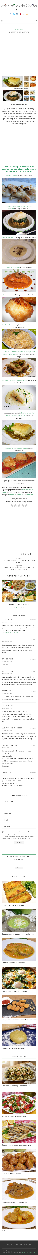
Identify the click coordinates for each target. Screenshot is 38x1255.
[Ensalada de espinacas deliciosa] (19, 1103)
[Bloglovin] (24, 14)
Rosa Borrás (7, 691)
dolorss (5, 639)
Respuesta (33, 619)
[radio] (11, 506)
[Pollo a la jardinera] (19, 1217)
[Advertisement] (19, 54)
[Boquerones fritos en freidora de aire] (19, 1131)
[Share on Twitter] (25, 554)
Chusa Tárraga (8, 706)
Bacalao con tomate (12, 267)
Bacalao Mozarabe (8, 238)
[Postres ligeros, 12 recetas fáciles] (19, 591)
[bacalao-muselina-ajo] (19, 432)
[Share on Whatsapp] (28, 554)
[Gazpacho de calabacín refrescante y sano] (19, 920)
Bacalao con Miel (9, 295)
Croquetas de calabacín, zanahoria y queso (19, 1020)
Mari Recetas (7, 671)
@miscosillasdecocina (17, 495)
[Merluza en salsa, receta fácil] (19, 949)
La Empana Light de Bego (12, 728)
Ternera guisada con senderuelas (15, 1202)
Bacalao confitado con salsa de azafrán (15, 380)
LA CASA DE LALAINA (9, 745)
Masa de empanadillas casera (13, 1048)
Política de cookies (31, 1252)
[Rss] (27, 14)
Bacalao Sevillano (12, 175)
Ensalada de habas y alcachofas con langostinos (16, 1087)
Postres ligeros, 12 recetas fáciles (19, 604)
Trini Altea (6, 772)
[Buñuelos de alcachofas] (19, 1160)
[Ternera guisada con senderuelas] (19, 1189)
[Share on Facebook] (23, 554)
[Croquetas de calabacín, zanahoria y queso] (19, 1006)
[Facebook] (10, 14)
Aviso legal (23, 1252)
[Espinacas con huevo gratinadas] (19, 978)
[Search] (36, 20)
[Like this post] (21, 554)
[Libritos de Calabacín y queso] (19, 892)
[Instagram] (17, 14)
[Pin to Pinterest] (27, 554)
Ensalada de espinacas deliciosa (14, 1116)
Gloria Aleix (7, 619)
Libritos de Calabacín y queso (13, 905)
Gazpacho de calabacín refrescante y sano (18, 934)
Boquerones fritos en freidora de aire (16, 1145)
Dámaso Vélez (7, 659)
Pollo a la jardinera (9, 1231)
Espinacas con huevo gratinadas (14, 991)
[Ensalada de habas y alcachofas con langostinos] (19, 1072)
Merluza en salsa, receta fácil (13, 963)
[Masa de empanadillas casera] (19, 1035)
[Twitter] (14, 14)
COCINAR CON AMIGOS (14, 633)
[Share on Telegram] (30, 554)
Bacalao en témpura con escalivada (16, 448)
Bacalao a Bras (7, 325)
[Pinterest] (20, 14)
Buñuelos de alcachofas (11, 1174)
